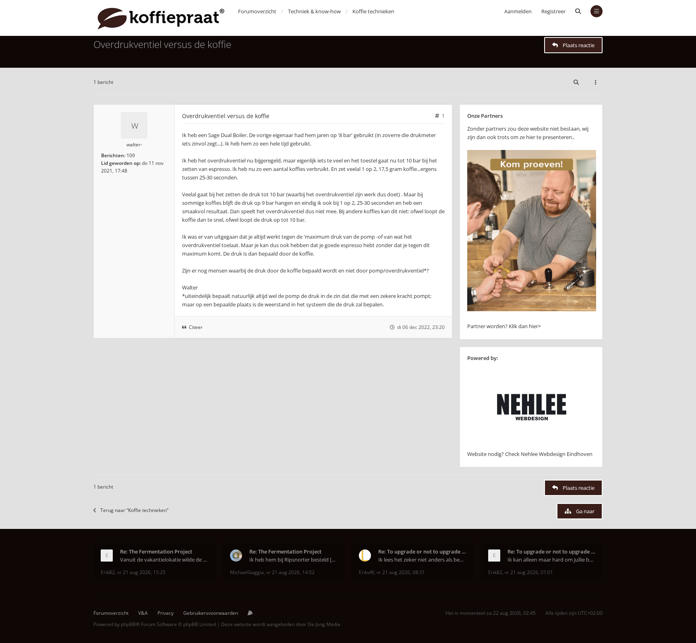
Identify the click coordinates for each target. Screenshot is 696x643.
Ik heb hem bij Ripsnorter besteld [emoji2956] (293, 559)
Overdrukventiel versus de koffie (162, 44)
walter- (134, 144)
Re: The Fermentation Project (156, 551)
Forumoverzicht (110, 613)
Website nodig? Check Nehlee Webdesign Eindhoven (529, 454)
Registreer (553, 11)
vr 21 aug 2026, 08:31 (401, 572)
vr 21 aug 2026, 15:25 (141, 572)
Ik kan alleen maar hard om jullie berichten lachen (552, 559)
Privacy (165, 613)
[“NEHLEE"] (531, 445)
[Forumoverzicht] (160, 18)
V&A (143, 613)
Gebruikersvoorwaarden (210, 613)
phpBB (128, 624)
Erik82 (108, 572)
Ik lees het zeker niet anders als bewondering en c (422, 559)
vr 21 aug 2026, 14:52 (290, 572)
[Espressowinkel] (531, 309)
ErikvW (366, 572)
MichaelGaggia (247, 572)
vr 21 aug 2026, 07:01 (529, 572)
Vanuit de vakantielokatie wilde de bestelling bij (164, 559)
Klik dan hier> (525, 326)
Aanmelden (518, 11)
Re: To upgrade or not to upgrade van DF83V (422, 551)
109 (130, 155)
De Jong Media (324, 624)
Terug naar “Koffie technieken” (134, 510)
